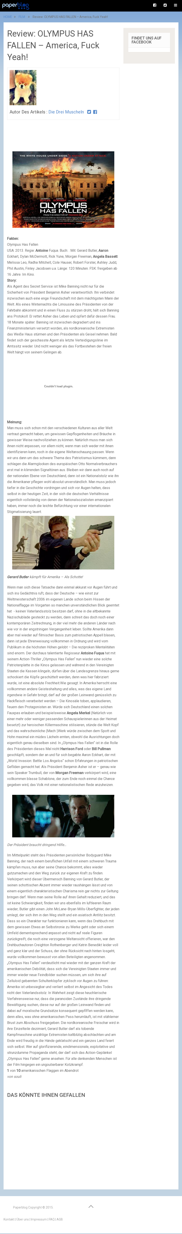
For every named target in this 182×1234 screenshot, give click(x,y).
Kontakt (9, 1219)
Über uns (22, 1219)
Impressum (39, 1219)
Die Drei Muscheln (66, 112)
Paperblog (20, 1207)
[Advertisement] (63, 1142)
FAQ (52, 1219)
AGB (60, 1219)
